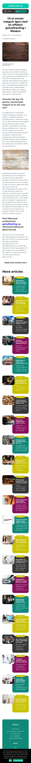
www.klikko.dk (17, 738)
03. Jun (20, 516)
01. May (20, 656)
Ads (15, 747)
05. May (20, 596)
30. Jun (20, 377)
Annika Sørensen (16, 35)
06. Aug (20, 277)
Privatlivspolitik (18, 760)
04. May (20, 616)
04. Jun (20, 476)
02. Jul (20, 337)
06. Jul (20, 317)
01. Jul (20, 357)
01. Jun (20, 536)
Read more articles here (16, 263)
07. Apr (20, 695)
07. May (20, 576)
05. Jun (20, 437)
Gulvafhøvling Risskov (9, 38)
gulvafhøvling (9, 224)
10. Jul (20, 297)
